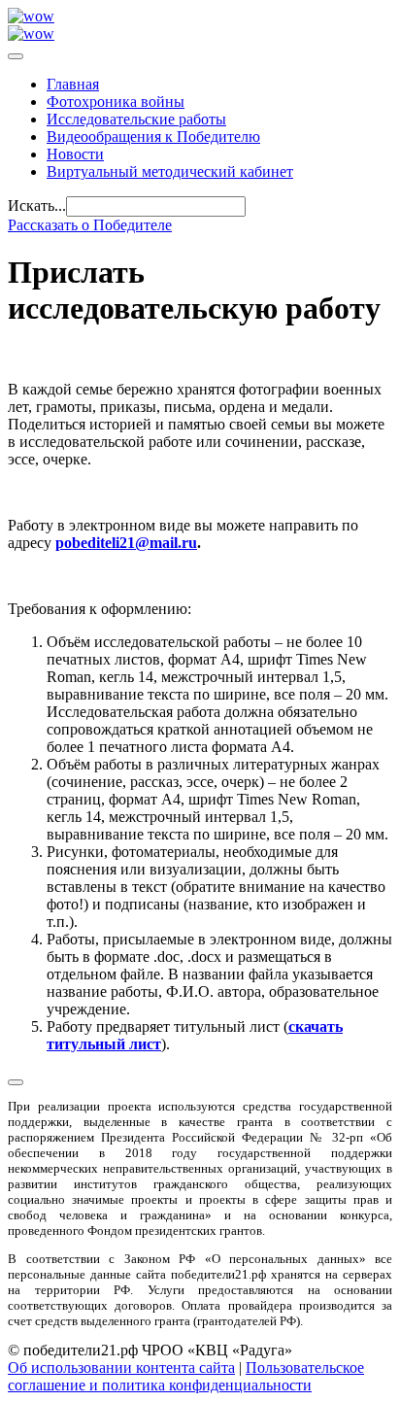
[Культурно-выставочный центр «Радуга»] (31, 16)
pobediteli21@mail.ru (126, 542)
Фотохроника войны (115, 101)
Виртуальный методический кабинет (170, 171)
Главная (73, 84)
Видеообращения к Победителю (153, 136)
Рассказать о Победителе (90, 225)
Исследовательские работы (136, 119)
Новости (75, 154)
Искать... (37, 205)
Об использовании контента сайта (121, 1367)
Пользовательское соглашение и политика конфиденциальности (186, 1376)
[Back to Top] (15, 1082)
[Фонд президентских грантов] (31, 33)
